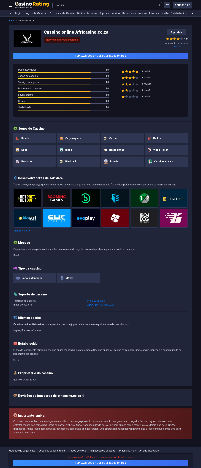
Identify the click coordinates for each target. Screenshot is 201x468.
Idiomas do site (159, 13)
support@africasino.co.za (100, 304)
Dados (157, 138)
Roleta (25, 138)
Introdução (15, 13)
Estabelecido (179, 13)
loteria (114, 161)
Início (11, 20)
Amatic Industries (149, 450)
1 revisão (177, 46)
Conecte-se (182, 5)
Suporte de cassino (134, 13)
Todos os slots (77, 450)
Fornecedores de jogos (102, 450)
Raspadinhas (116, 149)
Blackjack (71, 161)
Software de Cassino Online (67, 13)
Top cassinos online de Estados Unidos (100, 56)
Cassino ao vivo (163, 161)
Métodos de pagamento (22, 450)
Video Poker (160, 149)
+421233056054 (96, 300)
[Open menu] (10, 5)
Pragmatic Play (127, 450)
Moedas (92, 13)
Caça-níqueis (73, 138)
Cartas (113, 138)
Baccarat (26, 161)
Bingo (68, 149)
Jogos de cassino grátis (52, 450)
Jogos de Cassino (36, 13)
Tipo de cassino (110, 13)
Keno (24, 149)
